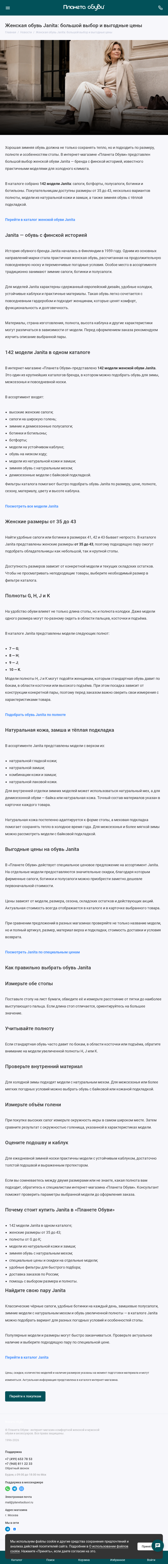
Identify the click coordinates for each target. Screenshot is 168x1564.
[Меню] (7, 7)
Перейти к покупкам (25, 1396)
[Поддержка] (160, 7)
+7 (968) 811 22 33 (18, 1464)
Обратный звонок (17, 1468)
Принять (147, 1546)
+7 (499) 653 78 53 (18, 1459)
